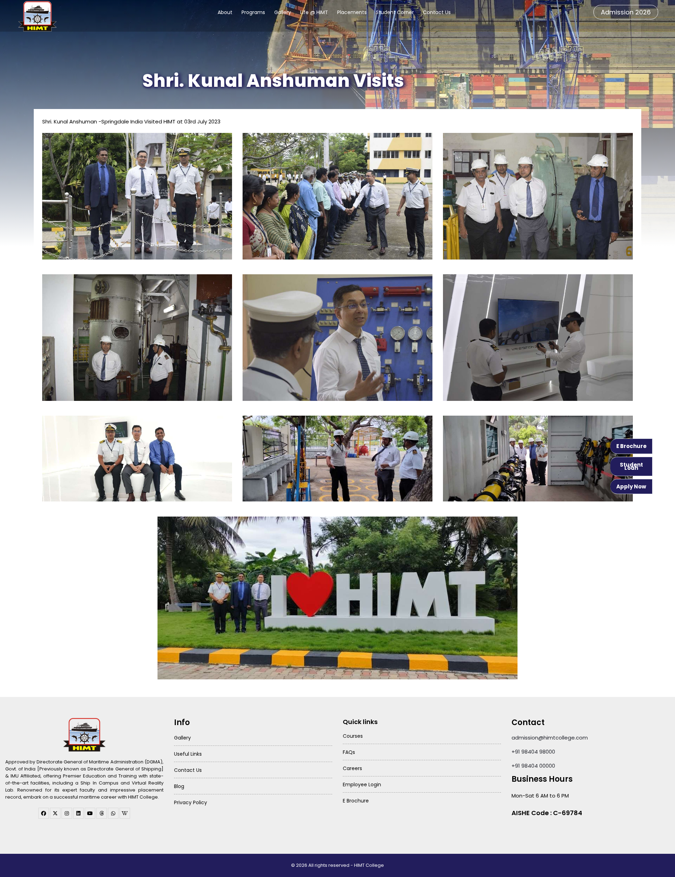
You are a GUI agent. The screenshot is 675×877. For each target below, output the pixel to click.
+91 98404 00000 (533, 765)
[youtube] (90, 813)
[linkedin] (78, 813)
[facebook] (43, 813)
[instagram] (67, 813)
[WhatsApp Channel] (113, 813)
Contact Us (437, 12)
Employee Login (362, 784)
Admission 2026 (626, 12)
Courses (353, 736)
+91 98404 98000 (533, 751)
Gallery (282, 12)
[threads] (101, 813)
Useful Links (188, 753)
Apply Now (631, 486)
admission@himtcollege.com (550, 737)
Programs (253, 12)
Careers (352, 768)
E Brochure (631, 446)
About (225, 12)
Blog (179, 786)
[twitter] (55, 813)
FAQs (349, 752)
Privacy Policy (190, 802)
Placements (352, 12)
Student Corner (395, 12)
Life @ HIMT (314, 12)
